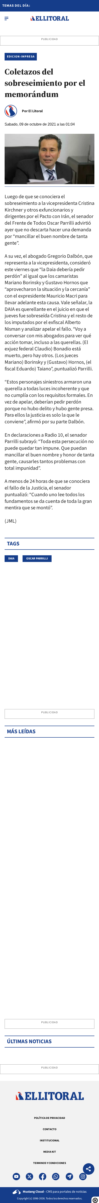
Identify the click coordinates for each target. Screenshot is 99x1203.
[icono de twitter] (29, 1176)
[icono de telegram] (69, 1176)
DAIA (11, 558)
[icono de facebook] (42, 1176)
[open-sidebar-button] (6, 18)
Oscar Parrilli (37, 558)
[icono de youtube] (16, 1176)
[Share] (88, 1169)
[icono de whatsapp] (55, 1176)
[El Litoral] (49, 18)
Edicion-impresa (21, 56)
